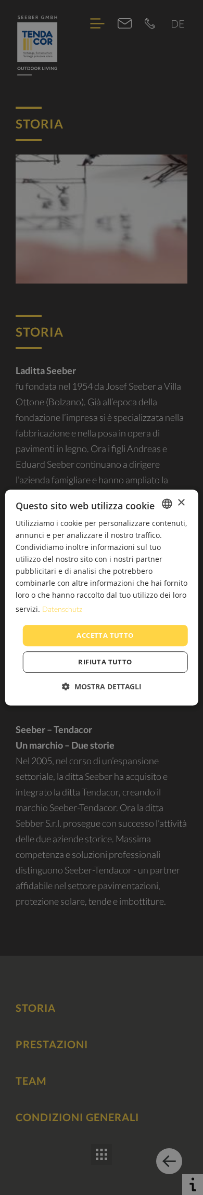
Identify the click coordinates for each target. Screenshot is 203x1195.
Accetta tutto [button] (105, 635)
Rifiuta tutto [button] (105, 661)
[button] (102, 686)
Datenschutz (62, 609)
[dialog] (101, 598)
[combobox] (166, 503)
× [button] (181, 503)
